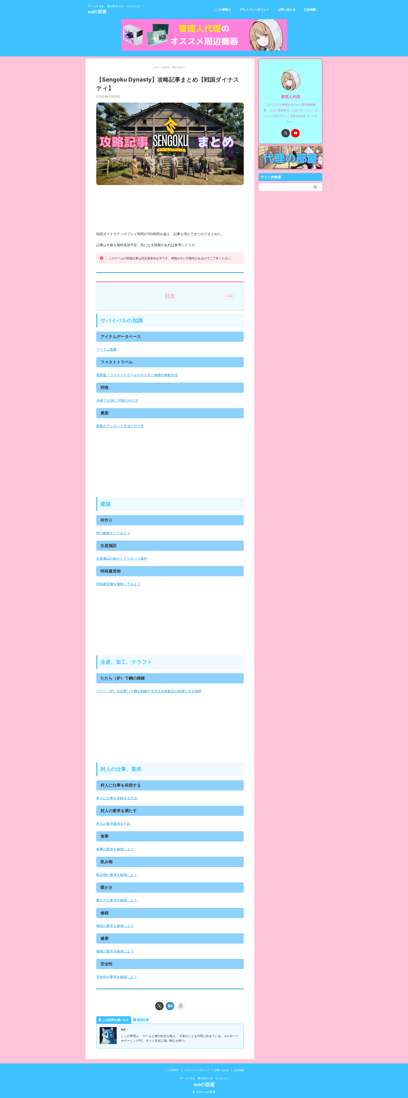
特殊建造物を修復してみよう (118, 584)
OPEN (229, 296)
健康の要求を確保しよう (115, 951)
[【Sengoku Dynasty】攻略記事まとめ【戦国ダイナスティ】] (170, 1006)
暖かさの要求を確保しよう (116, 900)
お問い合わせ (287, 9)
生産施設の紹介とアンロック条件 (121, 558)
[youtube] (295, 133)
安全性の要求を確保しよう (116, 977)
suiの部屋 (97, 11)
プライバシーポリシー (254, 9)
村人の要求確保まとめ (113, 823)
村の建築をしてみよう (113, 533)
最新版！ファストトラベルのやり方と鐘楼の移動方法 (137, 375)
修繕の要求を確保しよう (115, 926)
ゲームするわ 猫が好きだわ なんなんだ (204, 1078)
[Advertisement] (170, 463)
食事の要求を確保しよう (115, 849)
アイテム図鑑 (106, 349)
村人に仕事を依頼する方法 (116, 798)
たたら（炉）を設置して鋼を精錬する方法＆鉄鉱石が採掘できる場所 (149, 691)
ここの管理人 (222, 9)
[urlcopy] (180, 1006)
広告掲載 (310, 9)
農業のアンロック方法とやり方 (120, 426)
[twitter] (159, 1006)
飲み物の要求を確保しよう (116, 875)
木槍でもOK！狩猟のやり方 (117, 400)
